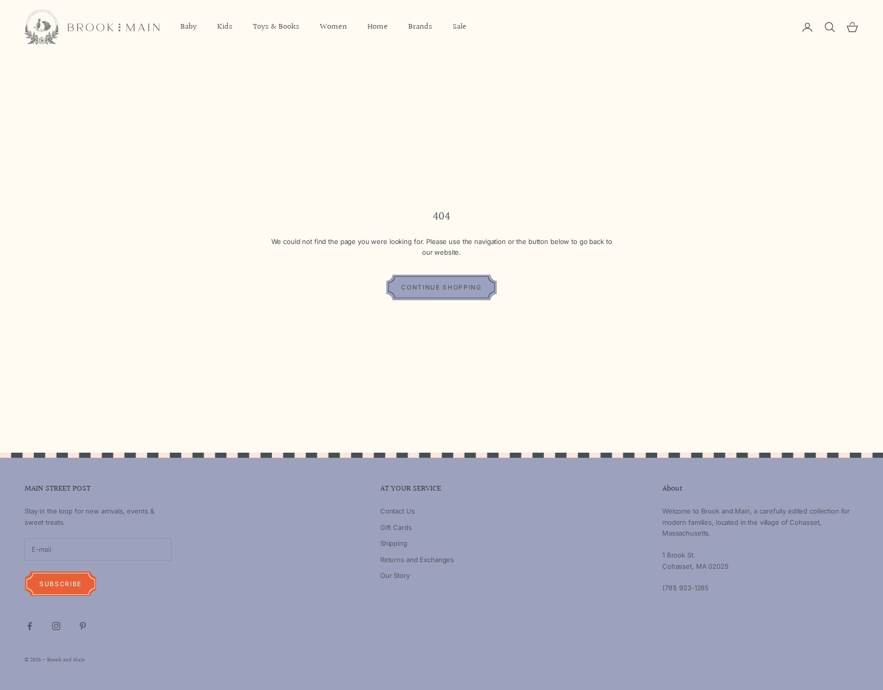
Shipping (393, 543)
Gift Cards (396, 527)
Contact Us (397, 511)
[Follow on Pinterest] (83, 626)
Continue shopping (441, 287)
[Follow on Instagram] (56, 626)
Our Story (395, 575)
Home (377, 26)
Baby (188, 26)
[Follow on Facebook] (30, 626)
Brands (420, 26)
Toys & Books (276, 26)
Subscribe (60, 584)
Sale (460, 26)
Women (333, 26)
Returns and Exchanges (417, 559)
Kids (225, 26)
